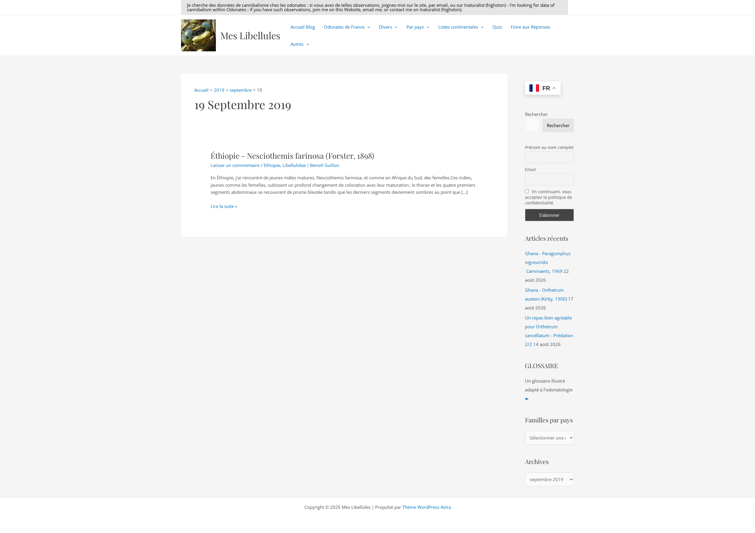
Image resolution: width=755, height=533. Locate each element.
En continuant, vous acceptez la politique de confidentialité (548, 197)
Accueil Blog (302, 27)
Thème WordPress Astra (426, 507)
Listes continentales (458, 27)
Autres (296, 44)
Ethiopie (272, 165)
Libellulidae (294, 165)
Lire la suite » (224, 206)
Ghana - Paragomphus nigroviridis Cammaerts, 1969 (547, 262)
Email (530, 169)
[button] (374, 7)
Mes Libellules (250, 35)
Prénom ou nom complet (549, 147)
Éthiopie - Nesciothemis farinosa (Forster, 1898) (292, 155)
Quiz (497, 27)
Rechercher (536, 114)
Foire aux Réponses (530, 27)
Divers (385, 27)
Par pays (415, 27)
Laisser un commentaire (235, 165)
